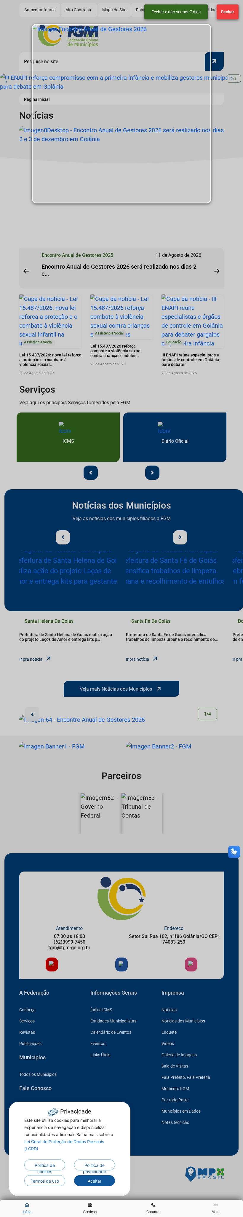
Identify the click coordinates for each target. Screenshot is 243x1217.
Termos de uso (45, 1180)
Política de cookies (45, 1166)
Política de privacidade (94, 1166)
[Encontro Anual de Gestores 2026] (121, 114)
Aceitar (94, 1180)
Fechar (227, 11)
